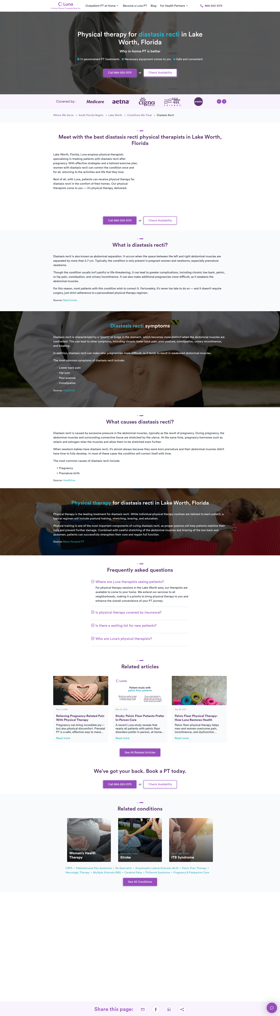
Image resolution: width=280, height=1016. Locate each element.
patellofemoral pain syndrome (94, 868)
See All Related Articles (140, 752)
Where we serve (63, 115)
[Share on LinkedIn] (169, 1009)
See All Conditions (140, 881)
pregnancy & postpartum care (191, 872)
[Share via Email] (142, 1009)
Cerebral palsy (134, 872)
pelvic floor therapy (194, 868)
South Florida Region (91, 115)
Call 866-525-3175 (120, 72)
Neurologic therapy (78, 872)
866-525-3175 (213, 5)
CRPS (69, 868)
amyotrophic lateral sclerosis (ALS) (157, 868)
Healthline (69, 390)
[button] (219, 101)
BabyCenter (70, 300)
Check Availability (160, 72)
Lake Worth (115, 115)
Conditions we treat (139, 115)
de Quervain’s (123, 868)
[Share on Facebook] (156, 1009)
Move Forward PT (73, 541)
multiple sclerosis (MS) (107, 872)
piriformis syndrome (158, 872)
